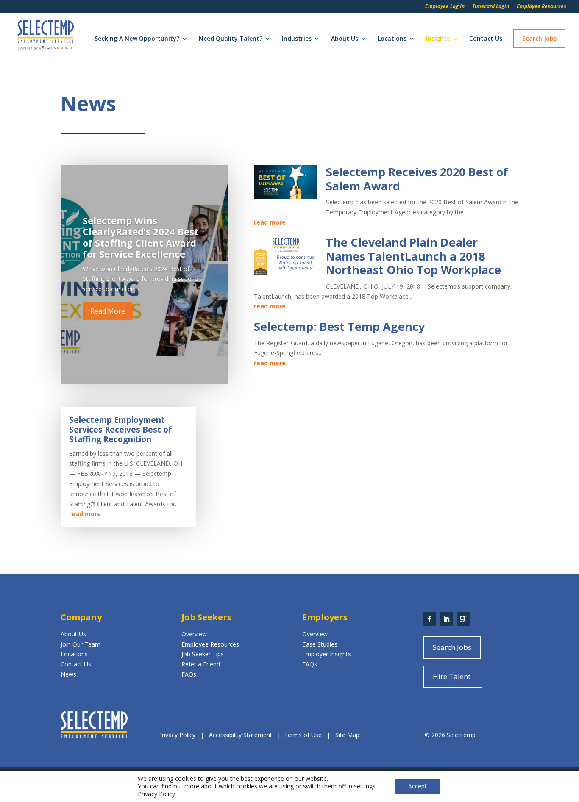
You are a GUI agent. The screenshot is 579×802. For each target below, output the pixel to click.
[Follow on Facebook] (429, 619)
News (68, 674)
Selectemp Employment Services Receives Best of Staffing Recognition (120, 429)
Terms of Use (303, 735)
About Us (344, 39)
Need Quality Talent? (230, 39)
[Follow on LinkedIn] (446, 619)
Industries (297, 39)
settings (365, 786)
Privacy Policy (177, 735)
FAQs (188, 674)
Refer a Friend (200, 664)
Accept (417, 786)
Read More (107, 311)
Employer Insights (326, 654)
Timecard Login (490, 7)
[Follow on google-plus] (463, 619)
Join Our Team (80, 644)
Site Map (347, 735)
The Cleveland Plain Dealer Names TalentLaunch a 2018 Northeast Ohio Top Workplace (413, 256)
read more (270, 222)
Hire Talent (451, 676)
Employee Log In (445, 7)
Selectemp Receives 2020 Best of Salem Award (417, 178)
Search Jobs (539, 38)
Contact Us (485, 39)
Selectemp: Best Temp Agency (339, 326)
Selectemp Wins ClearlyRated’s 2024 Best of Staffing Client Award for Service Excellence (140, 237)
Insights (438, 39)
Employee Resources (541, 7)
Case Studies (319, 644)
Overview (194, 634)
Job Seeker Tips (202, 654)
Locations (392, 39)
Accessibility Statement (240, 735)
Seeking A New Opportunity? (137, 39)
